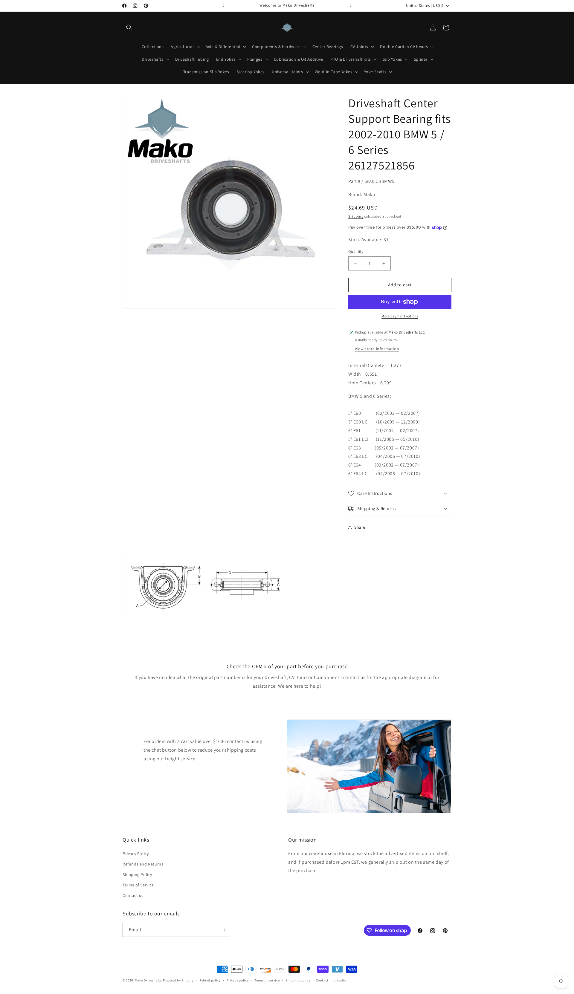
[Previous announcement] (223, 5)
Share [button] (359, 527)
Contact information (332, 980)
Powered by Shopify (178, 980)
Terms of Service (138, 885)
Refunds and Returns (143, 864)
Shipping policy (298, 980)
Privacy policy (238, 980)
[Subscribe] (223, 930)
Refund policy (210, 980)
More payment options (399, 316)
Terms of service (267, 980)
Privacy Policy (136, 853)
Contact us (133, 895)
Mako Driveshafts (148, 980)
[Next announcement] (350, 5)
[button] (129, 27)
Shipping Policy (137, 874)
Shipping (356, 216)
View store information (377, 348)
